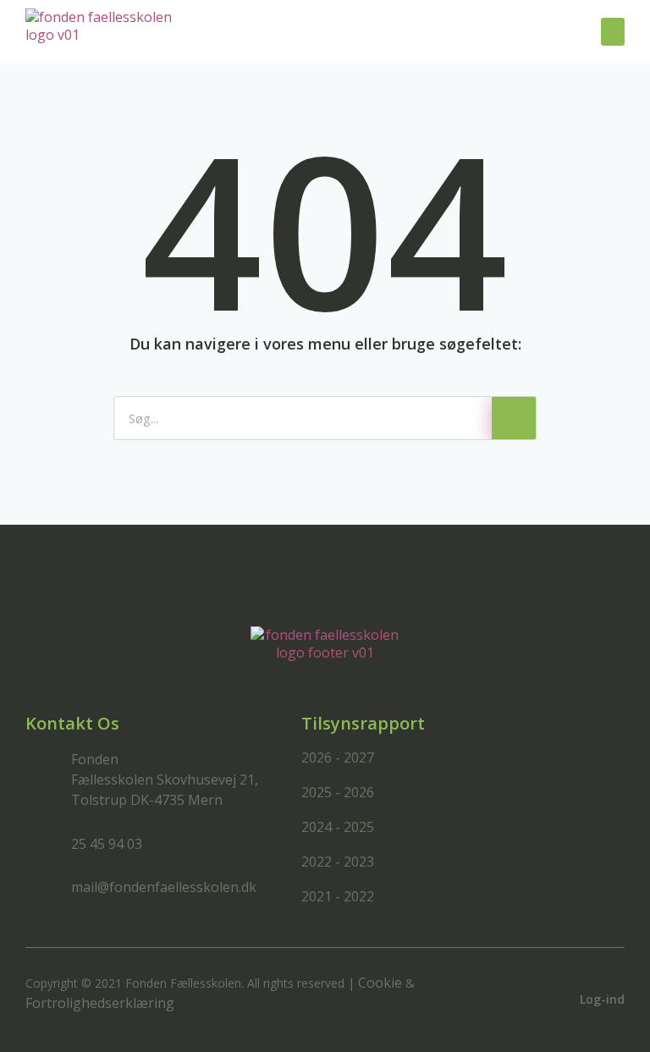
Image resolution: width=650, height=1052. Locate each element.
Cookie (380, 982)
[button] (613, 32)
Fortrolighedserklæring (99, 1003)
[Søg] (514, 418)
